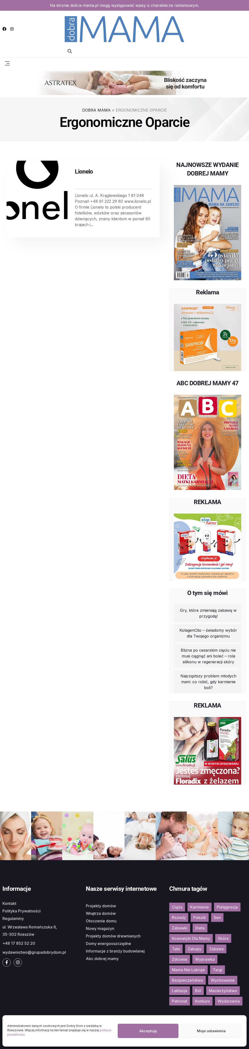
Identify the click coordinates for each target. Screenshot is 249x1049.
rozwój (179, 917)
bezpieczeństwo (187, 980)
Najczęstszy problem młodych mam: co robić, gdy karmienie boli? (208, 681)
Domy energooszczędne (108, 943)
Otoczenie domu (101, 920)
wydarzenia (229, 1001)
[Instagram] (12, 29)
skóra (223, 938)
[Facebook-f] (6, 962)
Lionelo (84, 171)
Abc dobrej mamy (102, 958)
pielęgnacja (227, 907)
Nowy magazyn (100, 928)
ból (198, 990)
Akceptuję (148, 1031)
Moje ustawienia (211, 1031)
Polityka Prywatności (21, 911)
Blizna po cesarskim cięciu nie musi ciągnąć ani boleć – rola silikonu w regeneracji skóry (208, 656)
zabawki (179, 928)
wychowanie (223, 980)
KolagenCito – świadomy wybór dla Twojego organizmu (208, 633)
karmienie (199, 907)
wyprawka (205, 959)
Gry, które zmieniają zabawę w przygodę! (208, 613)
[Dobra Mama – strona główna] (124, 28)
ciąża (177, 907)
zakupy (194, 948)
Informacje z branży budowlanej (115, 951)
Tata (176, 948)
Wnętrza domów (101, 913)
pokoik (199, 917)
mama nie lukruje (188, 969)
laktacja (179, 990)
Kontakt (9, 903)
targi (217, 969)
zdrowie (179, 959)
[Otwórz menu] (7, 63)
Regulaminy (13, 918)
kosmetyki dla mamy (191, 938)
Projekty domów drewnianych (113, 936)
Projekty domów (101, 905)
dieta (200, 928)
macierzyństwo (223, 990)
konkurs (202, 1001)
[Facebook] (4, 29)
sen (217, 917)
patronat (179, 1001)
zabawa (216, 948)
